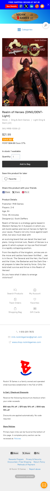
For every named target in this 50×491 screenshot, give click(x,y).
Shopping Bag (15, 312)
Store (4, 120)
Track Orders (15, 303)
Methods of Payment (26, 465)
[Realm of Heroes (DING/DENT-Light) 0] (25, 72)
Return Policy (39, 462)
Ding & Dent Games (20, 120)
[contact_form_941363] (44, 485)
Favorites (34, 303)
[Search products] (45, 25)
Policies (17, 438)
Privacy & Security (33, 459)
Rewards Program (16, 459)
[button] (11, 178)
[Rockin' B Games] (25, 16)
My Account (35, 293)
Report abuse (35, 469)
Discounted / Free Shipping (19, 462)
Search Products (15, 293)
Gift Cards (35, 312)
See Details (12, 6)
